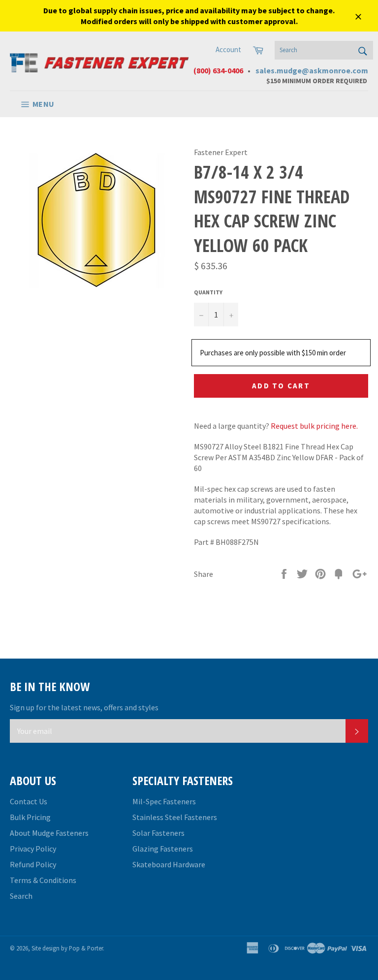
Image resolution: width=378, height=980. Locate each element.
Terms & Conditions (43, 880)
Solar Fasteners (158, 833)
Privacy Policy (33, 849)
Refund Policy (33, 864)
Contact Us (28, 801)
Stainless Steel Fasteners (174, 817)
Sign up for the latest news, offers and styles (84, 707)
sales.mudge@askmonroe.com (311, 70)
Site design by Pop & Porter (67, 948)
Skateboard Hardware (168, 864)
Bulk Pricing (30, 817)
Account (228, 49)
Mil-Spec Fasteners (164, 801)
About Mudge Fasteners (49, 833)
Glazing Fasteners (162, 849)
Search (21, 896)
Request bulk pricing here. (314, 426)
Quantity (208, 292)
